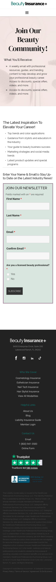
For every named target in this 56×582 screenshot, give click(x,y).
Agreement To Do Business (41, 571)
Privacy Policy (8, 571)
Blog (28, 415)
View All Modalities (28, 396)
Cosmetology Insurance (28, 378)
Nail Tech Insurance (28, 387)
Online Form (28, 448)
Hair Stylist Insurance (28, 391)
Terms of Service (22, 571)
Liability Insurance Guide (28, 420)
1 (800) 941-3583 (28, 443)
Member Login (28, 424)
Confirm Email (16, 248)
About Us (28, 411)
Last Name (13, 215)
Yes (13, 274)
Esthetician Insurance (28, 382)
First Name (14, 198)
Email (10, 232)
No (12, 278)
